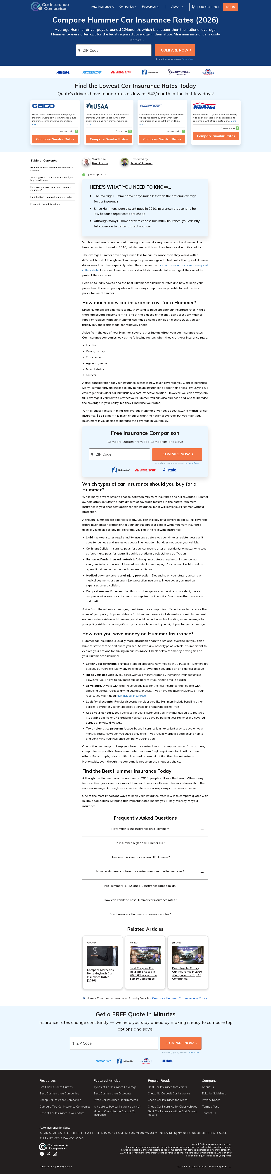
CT (69, 1133)
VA (60, 1138)
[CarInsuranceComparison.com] (49, 6)
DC (78, 1133)
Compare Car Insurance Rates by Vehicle (123, 998)
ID (95, 1133)
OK (204, 1133)
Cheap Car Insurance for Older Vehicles (172, 1106)
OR (208, 1133)
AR (55, 1133)
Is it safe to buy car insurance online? (117, 1106)
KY (113, 1133)
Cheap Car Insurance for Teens (167, 1100)
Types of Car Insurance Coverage (115, 1087)
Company (209, 1080)
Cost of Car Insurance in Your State (62, 1113)
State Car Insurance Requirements (116, 1100)
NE (162, 1133)
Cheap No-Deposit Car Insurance (169, 1093)
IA (105, 1133)
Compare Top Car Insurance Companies (65, 1106)
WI (77, 1138)
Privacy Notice (211, 1100)
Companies (126, 6)
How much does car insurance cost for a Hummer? (51, 169)
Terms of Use (187, 59)
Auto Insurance (101, 6)
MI (137, 1133)
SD (225, 1133)
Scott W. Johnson (141, 163)
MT (157, 1133)
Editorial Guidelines (214, 1093)
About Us (208, 1087)
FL (82, 1133)
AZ (50, 1133)
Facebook (42, 1153)
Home (90, 998)
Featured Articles (107, 1080)
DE (74, 1133)
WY (81, 1138)
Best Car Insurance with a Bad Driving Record (172, 1113)
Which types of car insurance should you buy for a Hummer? (51, 178)
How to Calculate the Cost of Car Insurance (115, 1113)
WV (71, 1138)
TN (42, 1138)
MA (133, 1133)
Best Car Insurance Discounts (112, 1093)
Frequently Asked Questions (45, 203)
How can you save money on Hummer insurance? (50, 188)
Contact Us (209, 1113)
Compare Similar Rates (55, 139)
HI (91, 1133)
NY (185, 1133)
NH (171, 1133)
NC (189, 1133)
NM (180, 1133)
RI (217, 1133)
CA (60, 1133)
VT (56, 1138)
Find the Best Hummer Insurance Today (51, 196)
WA (65, 1138)
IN (101, 1133)
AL (41, 1133)
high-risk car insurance (131, 695)
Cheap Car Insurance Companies (60, 1100)
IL (98, 1133)
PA (213, 1133)
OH (199, 1133)
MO (152, 1133)
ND (194, 1133)
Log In (230, 7)
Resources (149, 6)
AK (46, 1133)
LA (118, 1133)
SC (221, 1133)
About (175, 6)
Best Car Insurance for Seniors (167, 1087)
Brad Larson (100, 163)
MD (127, 1133)
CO (64, 1133)
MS (147, 1133)
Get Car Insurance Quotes (56, 1087)
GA (87, 1133)
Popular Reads (159, 1080)
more (35, 124)
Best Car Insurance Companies (59, 1093)
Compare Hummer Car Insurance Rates (179, 998)
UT (51, 1138)
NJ (175, 1133)
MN (142, 1133)
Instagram (55, 1153)
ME (122, 1133)
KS (109, 1133)
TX (46, 1138)
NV (166, 1133)
